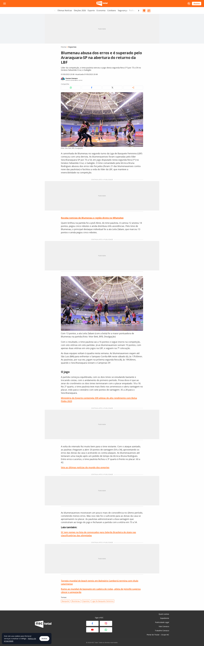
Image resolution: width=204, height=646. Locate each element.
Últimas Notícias (64, 10)
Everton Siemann (72, 78)
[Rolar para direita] (138, 10)
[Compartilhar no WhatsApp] (71, 87)
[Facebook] (92, 623)
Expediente (164, 618)
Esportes (72, 47)
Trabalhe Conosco (162, 630)
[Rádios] (149, 10)
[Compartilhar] (133, 87)
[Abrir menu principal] (4, 3)
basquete (65, 601)
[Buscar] (189, 3)
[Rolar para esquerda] (55, 10)
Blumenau (76, 601)
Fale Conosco (164, 626)
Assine (196, 3)
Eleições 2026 (80, 10)
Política (132, 10)
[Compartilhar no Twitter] (112, 87)
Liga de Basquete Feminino (102, 601)
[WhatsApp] (106, 629)
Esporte (91, 10)
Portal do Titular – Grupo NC (158, 635)
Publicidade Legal (162, 622)
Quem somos (164, 614)
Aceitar (44, 638)
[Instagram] (106, 623)
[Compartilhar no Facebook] (92, 87)
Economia (101, 10)
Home (63, 47)
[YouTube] (92, 629)
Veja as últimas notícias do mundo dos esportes (85, 467)
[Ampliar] (140, 95)
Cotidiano (111, 10)
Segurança (122, 10)
